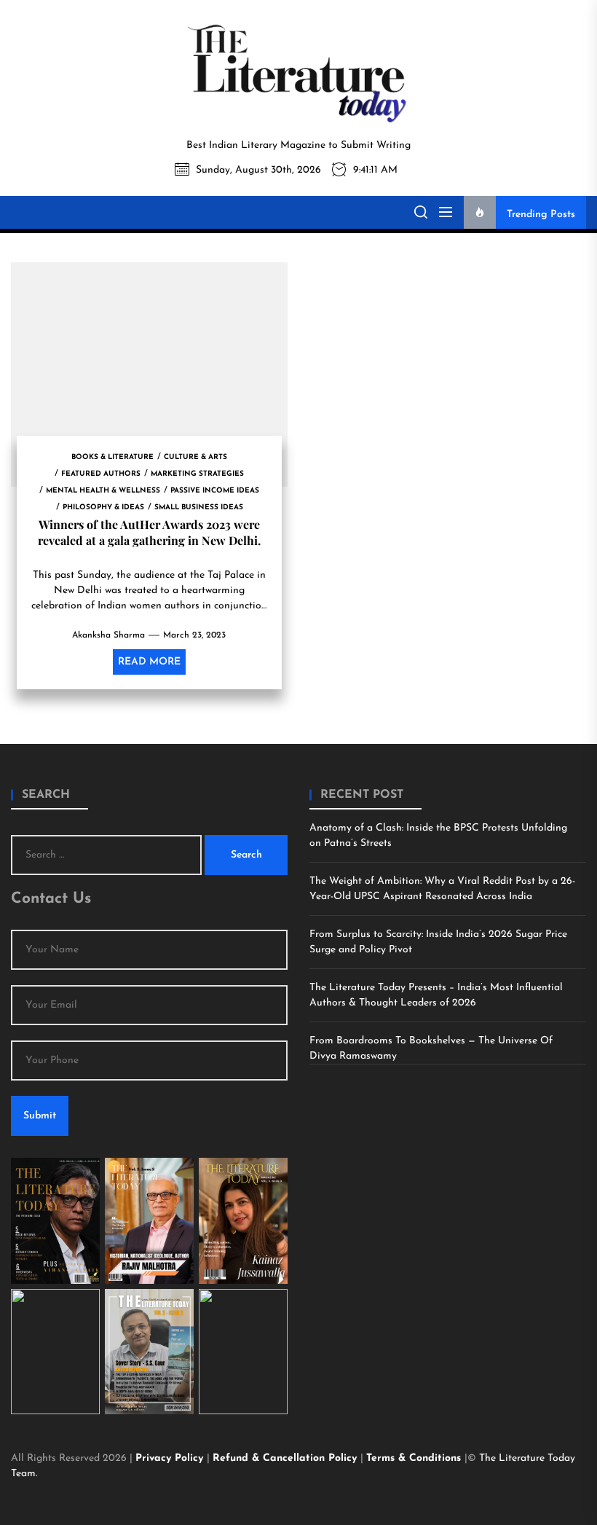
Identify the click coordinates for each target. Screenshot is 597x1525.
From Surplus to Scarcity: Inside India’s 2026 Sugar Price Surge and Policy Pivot (438, 942)
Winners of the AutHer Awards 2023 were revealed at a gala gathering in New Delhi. (149, 532)
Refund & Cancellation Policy (286, 1458)
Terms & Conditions (415, 1458)
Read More (149, 661)
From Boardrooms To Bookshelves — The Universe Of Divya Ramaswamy (431, 1048)
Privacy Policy (171, 1458)
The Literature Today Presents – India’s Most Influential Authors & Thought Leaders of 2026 (436, 995)
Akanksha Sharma (108, 635)
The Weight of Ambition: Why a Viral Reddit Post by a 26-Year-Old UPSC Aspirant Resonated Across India (442, 889)
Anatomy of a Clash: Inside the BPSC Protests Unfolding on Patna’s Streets (438, 836)
